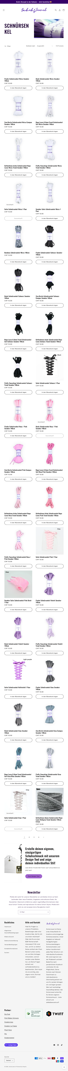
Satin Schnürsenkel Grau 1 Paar (15, 818)
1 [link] (24, 837)
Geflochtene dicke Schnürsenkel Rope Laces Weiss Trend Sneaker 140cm (17, 167)
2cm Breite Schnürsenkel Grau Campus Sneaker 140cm (49, 732)
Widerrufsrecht (9, 936)
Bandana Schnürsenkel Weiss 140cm (16, 253)
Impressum (7, 926)
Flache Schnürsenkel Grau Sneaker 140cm (48, 688)
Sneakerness (8, 1022)
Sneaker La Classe (10, 1026)
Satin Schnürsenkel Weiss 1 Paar (15, 209)
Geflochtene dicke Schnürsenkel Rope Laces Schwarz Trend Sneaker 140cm (49, 341)
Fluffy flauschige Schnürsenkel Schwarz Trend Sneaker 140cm (18, 384)
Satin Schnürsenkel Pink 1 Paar (46, 557)
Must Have (8, 1030)
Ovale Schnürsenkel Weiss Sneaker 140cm (48, 80)
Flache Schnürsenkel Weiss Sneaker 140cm (16, 80)
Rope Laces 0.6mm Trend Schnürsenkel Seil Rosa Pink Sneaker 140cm (49, 471)
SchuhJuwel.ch (12, 1066)
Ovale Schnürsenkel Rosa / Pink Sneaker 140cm (47, 427)
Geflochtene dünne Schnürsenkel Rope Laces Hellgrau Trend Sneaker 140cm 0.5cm (49, 820)
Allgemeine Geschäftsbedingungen (11, 932)
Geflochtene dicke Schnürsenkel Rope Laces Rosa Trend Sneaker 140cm (17, 514)
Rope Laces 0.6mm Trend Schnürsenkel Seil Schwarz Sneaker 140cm (17, 341)
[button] (4, 10)
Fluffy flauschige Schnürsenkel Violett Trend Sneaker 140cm (49, 645)
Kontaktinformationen (11, 948)
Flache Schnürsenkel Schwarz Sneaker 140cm (49, 254)
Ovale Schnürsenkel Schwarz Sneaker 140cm (17, 297)
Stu (5, 1034)
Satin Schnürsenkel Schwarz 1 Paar (48, 383)
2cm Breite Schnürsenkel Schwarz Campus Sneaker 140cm (47, 297)
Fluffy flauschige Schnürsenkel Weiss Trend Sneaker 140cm (49, 167)
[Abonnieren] (48, 912)
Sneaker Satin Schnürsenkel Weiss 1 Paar (48, 210)
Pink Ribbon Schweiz (11, 1018)
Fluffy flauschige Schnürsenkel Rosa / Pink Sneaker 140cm (17, 558)
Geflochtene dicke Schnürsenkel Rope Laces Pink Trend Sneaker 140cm (49, 514)
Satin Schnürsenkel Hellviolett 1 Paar (17, 687)
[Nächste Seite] (44, 837)
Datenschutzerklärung (11, 940)
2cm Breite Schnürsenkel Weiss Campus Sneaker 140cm (18, 123)
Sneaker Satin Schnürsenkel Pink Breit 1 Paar (17, 601)
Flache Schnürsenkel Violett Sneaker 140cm (48, 601)
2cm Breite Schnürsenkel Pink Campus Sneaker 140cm (17, 471)
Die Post (7, 1014)
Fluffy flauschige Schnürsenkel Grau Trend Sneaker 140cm (48, 775)
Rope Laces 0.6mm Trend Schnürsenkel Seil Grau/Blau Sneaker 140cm (17, 775)
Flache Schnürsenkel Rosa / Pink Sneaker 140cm (15, 427)
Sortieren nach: (30, 46)
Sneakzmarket (9, 1038)
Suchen (6, 952)
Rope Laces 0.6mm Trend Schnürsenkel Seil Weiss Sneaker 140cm (49, 123)
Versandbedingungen (10, 944)
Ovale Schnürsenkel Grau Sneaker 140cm (16, 732)
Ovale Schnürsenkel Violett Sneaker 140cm (16, 645)
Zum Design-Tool (33, 876)
